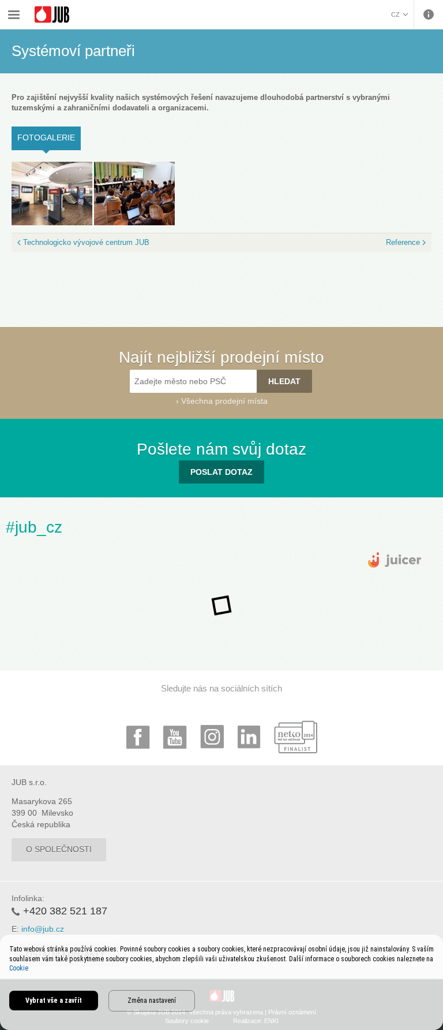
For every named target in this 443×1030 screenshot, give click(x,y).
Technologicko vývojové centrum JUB (86, 242)
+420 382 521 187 (65, 911)
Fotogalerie (49, 137)
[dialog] (221, 982)
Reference (403, 242)
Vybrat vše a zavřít (53, 1000)
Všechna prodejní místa (224, 401)
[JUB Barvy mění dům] (52, 14)
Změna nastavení (151, 1000)
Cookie (18, 968)
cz (395, 14)
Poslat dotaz (221, 472)
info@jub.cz (42, 929)
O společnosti (59, 849)
